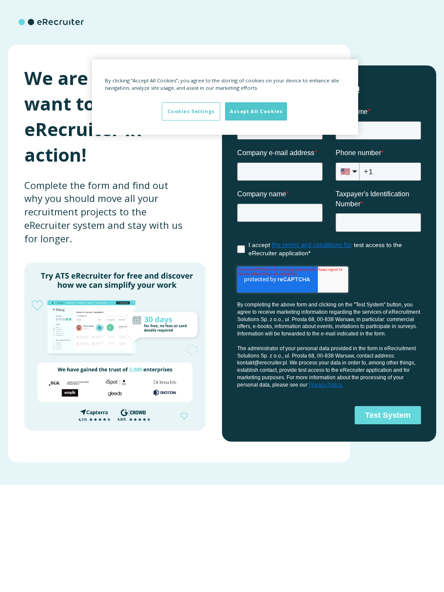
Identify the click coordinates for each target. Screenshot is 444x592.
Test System (388, 415)
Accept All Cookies (256, 111)
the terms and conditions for (312, 245)
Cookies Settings (191, 111)
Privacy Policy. (326, 384)
